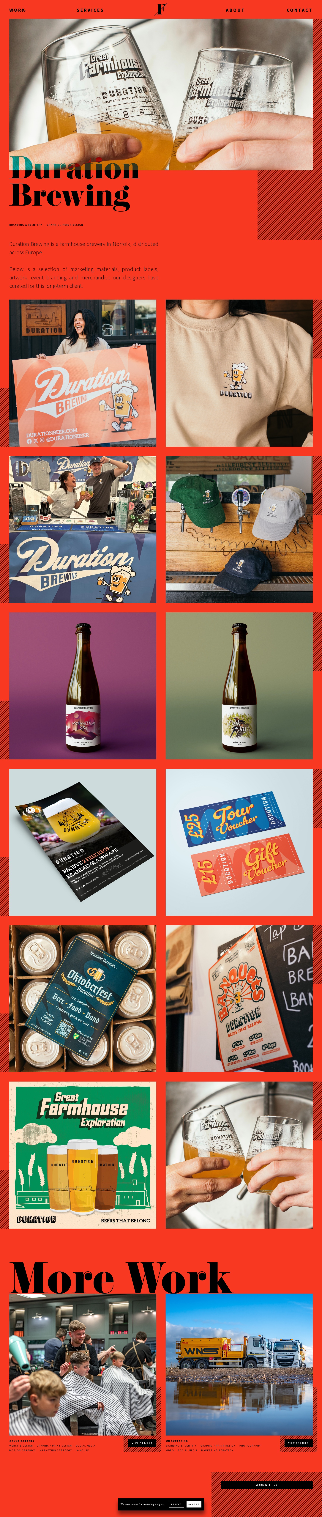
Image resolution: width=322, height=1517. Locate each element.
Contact (300, 10)
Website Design (21, 1446)
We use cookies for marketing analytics (143, 1504)
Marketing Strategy (56, 1450)
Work (17, 10)
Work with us (267, 1485)
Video (170, 1450)
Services (90, 10)
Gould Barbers (21, 1441)
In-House (82, 1450)
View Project (142, 1443)
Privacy (31, 1487)
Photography (250, 1446)
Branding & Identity (25, 225)
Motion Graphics (22, 1450)
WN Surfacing (177, 1441)
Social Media (85, 1446)
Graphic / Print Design (65, 225)
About (235, 10)
